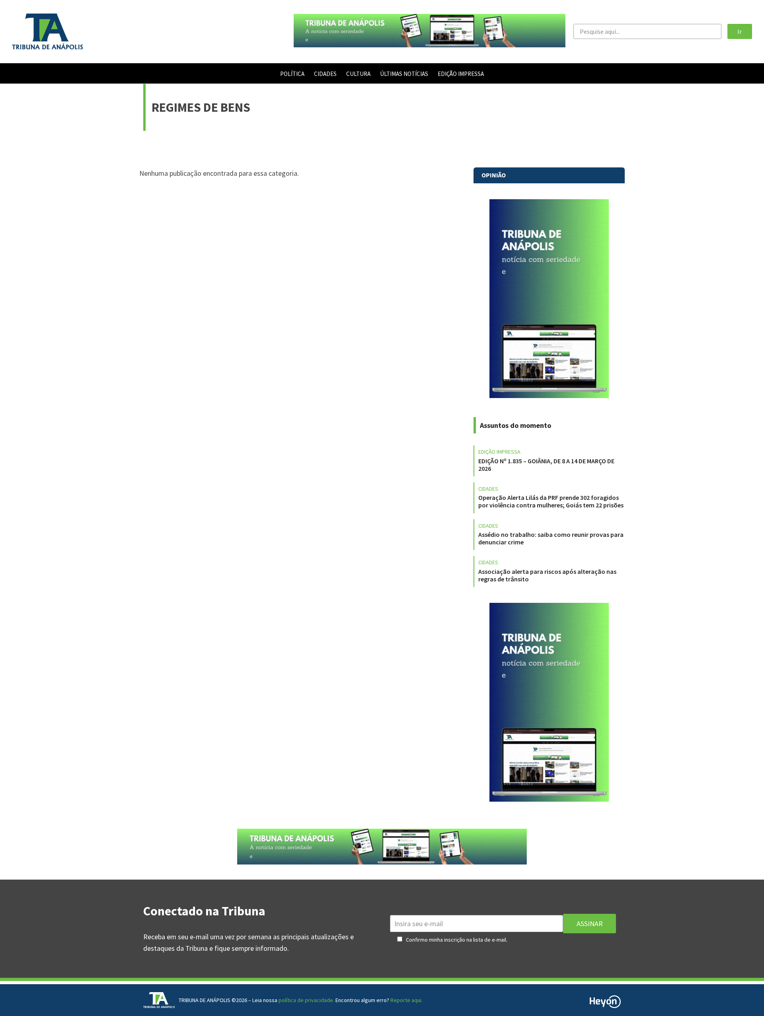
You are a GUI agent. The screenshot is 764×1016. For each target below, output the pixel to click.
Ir (739, 31)
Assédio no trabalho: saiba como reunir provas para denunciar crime (551, 538)
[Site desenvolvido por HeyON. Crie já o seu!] (605, 1005)
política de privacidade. (306, 1000)
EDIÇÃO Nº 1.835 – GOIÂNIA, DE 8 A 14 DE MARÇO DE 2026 (546, 464)
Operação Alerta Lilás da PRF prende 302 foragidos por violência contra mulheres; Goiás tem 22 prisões (551, 501)
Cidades (488, 488)
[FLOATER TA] (429, 44)
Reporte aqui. (406, 1000)
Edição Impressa (499, 451)
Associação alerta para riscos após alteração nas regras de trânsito (547, 575)
